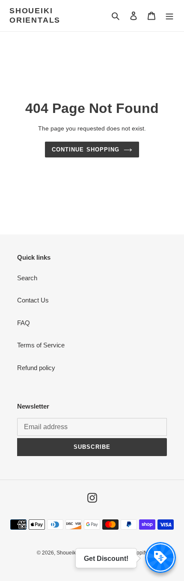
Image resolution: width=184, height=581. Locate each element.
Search (27, 278)
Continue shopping (85, 149)
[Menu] (169, 15)
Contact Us (33, 300)
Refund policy (36, 367)
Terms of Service (41, 345)
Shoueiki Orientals (34, 15)
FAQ (23, 322)
